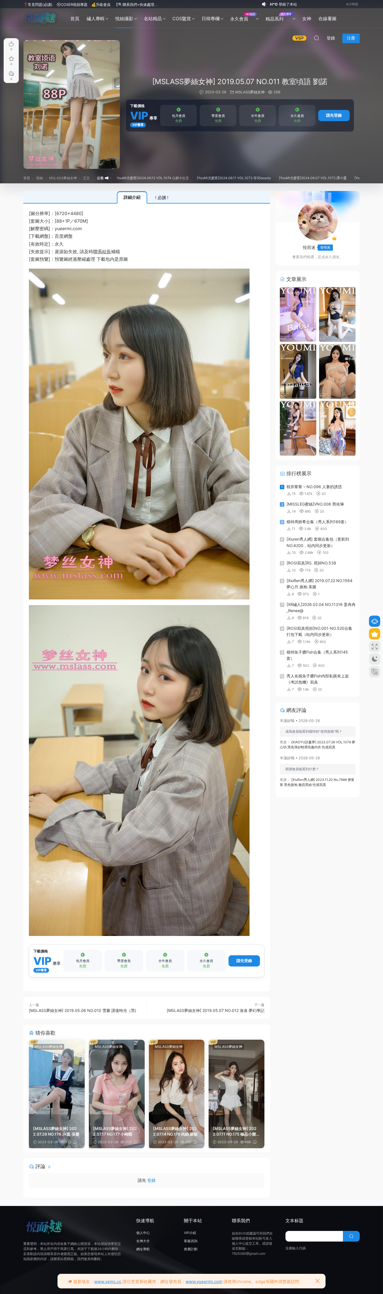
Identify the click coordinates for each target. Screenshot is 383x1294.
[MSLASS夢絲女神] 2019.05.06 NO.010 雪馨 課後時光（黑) (82, 1010)
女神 (306, 18)
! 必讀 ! (162, 197)
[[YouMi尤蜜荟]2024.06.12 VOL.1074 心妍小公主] (337, 314)
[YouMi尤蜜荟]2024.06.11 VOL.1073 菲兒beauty (186, 178)
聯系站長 (102, 251)
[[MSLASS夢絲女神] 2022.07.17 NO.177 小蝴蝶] (117, 1077)
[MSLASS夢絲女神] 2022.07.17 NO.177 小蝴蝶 (115, 1131)
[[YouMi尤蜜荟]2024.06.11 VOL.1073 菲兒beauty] (298, 370)
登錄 (151, 1180)
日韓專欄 (211, 18)
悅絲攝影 (124, 18)
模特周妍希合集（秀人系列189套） (318, 521)
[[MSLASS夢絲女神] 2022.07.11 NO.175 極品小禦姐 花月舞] (236, 1077)
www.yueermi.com (204, 1281)
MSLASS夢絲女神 (250, 92)
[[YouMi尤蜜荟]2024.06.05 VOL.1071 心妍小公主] (298, 427)
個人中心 (143, 1233)
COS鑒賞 (181, 18)
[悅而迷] (40, 18)
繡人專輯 (96, 18)
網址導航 (143, 1249)
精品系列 (279, 17)
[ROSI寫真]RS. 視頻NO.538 (311, 562)
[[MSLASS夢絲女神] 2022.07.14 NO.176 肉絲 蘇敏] (177, 1077)
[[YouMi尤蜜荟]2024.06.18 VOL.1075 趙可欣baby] (298, 314)
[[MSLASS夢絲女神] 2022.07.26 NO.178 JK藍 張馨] (57, 1077)
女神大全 (143, 1241)
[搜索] (316, 38)
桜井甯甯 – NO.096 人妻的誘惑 (314, 486)
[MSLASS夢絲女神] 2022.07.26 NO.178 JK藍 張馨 (56, 1131)
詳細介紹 (132, 197)
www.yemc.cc (107, 1281)
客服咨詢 (190, 1241)
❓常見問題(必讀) (37, 4)
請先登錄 (334, 115)
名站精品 (153, 18)
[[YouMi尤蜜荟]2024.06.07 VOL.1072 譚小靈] (337, 370)
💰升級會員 (100, 4)
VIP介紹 (190, 1233)
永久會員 (242, 17)
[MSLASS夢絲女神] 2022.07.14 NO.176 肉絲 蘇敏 (175, 1131)
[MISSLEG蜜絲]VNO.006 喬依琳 (315, 504)
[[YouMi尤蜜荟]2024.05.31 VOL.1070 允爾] (337, 427)
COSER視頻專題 (74, 4)
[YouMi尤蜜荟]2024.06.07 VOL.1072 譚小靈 (264, 178)
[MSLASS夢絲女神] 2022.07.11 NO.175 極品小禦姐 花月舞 (236, 1131)
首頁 (74, 18)
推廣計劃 (190, 1249)
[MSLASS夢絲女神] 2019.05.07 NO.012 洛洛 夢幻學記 (215, 1010)
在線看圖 (327, 18)
